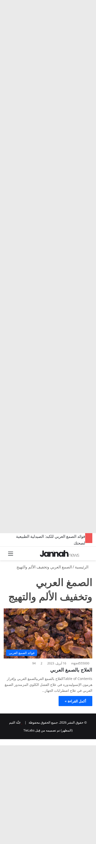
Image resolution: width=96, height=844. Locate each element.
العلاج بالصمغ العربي (71, 669)
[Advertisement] (48, 50)
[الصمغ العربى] (59, 553)
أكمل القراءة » (75, 701)
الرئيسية (82, 567)
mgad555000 (80, 663)
